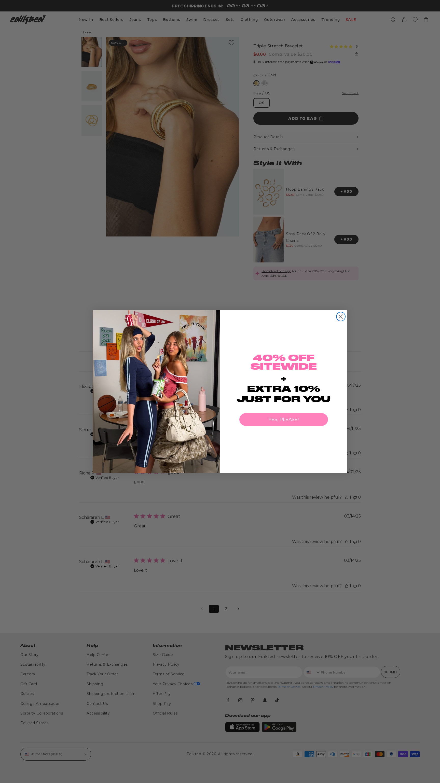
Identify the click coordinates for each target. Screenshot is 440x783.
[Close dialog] (340, 316)
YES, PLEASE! (284, 419)
